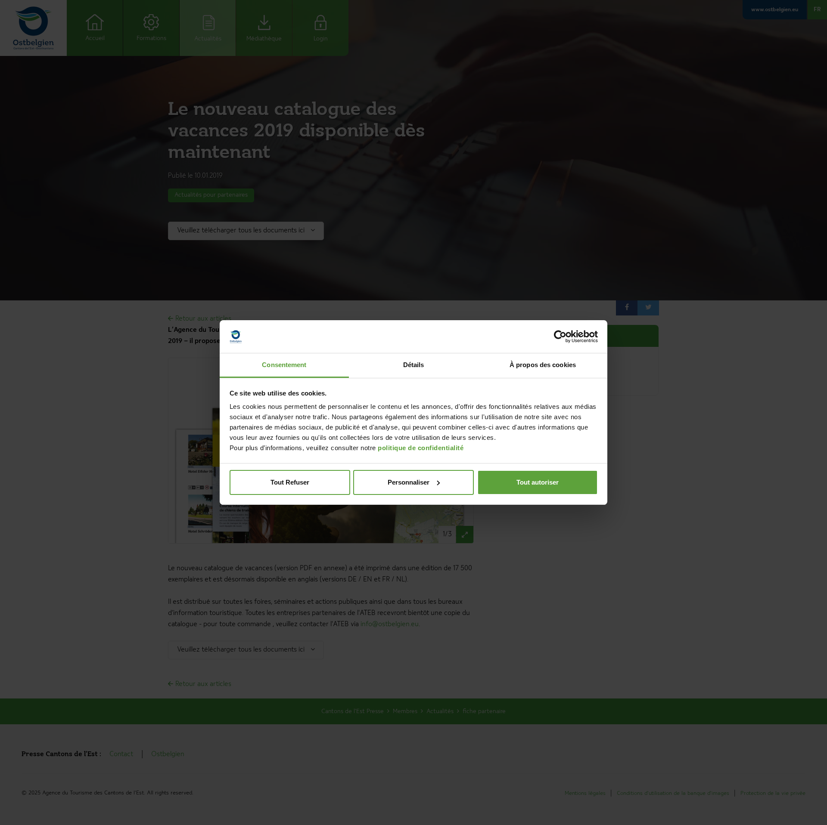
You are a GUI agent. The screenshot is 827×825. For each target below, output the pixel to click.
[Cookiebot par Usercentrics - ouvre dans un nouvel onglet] (560, 336)
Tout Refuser (289, 482)
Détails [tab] (413, 364)
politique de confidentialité (420, 447)
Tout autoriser (537, 482)
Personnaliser (408, 482)
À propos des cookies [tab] (543, 364)
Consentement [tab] (284, 364)
